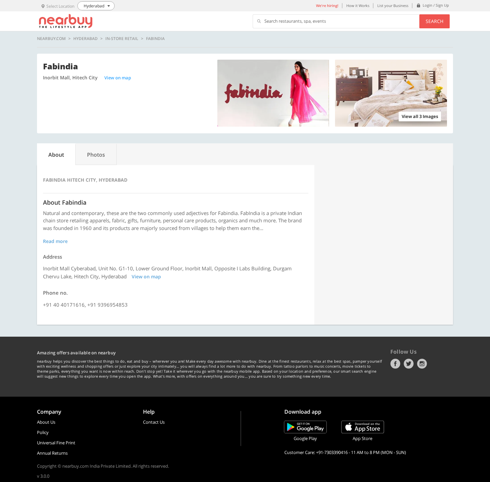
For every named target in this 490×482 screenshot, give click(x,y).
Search (434, 21)
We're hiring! (327, 5)
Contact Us (154, 422)
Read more (55, 241)
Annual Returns (52, 453)
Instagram (422, 364)
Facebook (395, 364)
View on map (117, 78)
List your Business (392, 5)
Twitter (409, 364)
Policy (43, 432)
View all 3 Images (420, 116)
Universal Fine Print (56, 443)
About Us (46, 422)
